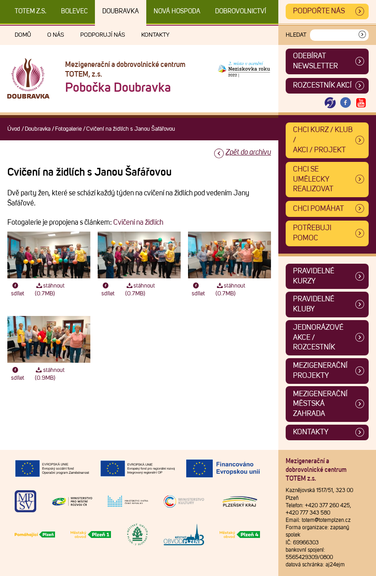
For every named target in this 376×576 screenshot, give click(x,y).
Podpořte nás (319, 11)
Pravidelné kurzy (313, 276)
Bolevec (74, 11)
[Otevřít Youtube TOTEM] (361, 103)
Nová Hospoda (177, 11)
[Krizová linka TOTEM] (330, 103)
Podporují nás (102, 35)
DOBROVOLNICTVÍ (240, 11)
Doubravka (120, 11)
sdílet (17, 294)
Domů (23, 35)
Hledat (296, 35)
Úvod (13, 129)
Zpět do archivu (248, 152)
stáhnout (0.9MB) (50, 374)
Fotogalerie (68, 129)
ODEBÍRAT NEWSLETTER (315, 61)
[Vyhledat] (362, 35)
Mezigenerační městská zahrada (320, 403)
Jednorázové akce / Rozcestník (318, 337)
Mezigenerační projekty (320, 370)
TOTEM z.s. (30, 11)
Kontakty (155, 35)
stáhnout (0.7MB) (50, 290)
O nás (55, 35)
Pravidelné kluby (313, 304)
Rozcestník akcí (322, 85)
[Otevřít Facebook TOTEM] (346, 103)
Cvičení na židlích (138, 222)
